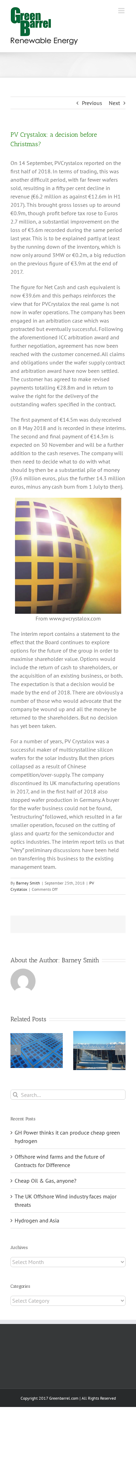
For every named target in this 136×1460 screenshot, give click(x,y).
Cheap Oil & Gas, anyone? (45, 1180)
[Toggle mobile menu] (122, 10)
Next (114, 102)
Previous (92, 102)
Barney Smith (28, 883)
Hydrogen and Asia (37, 1220)
